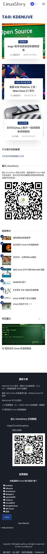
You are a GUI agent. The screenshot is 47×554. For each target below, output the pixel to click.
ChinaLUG (39, 552)
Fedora (9, 500)
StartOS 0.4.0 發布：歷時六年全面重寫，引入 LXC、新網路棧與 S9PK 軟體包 (21, 387)
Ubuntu (9, 488)
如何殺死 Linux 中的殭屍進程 (26, 244)
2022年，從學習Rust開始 (24, 257)
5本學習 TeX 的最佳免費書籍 (26, 290)
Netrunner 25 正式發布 (12, 400)
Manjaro (9, 494)
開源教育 (23, 42)
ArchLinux (10, 491)
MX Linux (9, 508)
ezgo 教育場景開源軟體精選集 (23, 48)
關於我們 (6, 552)
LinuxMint (10, 503)
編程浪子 (16, 54)
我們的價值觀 (27, 552)
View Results (23, 523)
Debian (9, 485)
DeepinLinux (11, 505)
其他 (7, 511)
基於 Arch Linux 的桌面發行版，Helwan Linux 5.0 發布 (22, 394)
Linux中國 (23, 123)
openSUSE (10, 497)
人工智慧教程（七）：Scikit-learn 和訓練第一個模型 (23, 405)
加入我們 (16, 552)
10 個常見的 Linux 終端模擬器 (16, 348)
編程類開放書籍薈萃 (22, 237)
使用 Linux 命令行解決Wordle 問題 (28, 269)
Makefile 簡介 (19, 282)
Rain (17, 136)
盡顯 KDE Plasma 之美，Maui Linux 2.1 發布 (23, 89)
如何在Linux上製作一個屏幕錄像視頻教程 (23, 129)
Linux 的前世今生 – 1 (22, 304)
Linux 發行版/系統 (23, 82)
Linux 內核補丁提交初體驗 (24, 298)
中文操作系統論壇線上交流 (13, 156)
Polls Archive (7, 527)
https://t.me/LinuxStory (18, 425)
